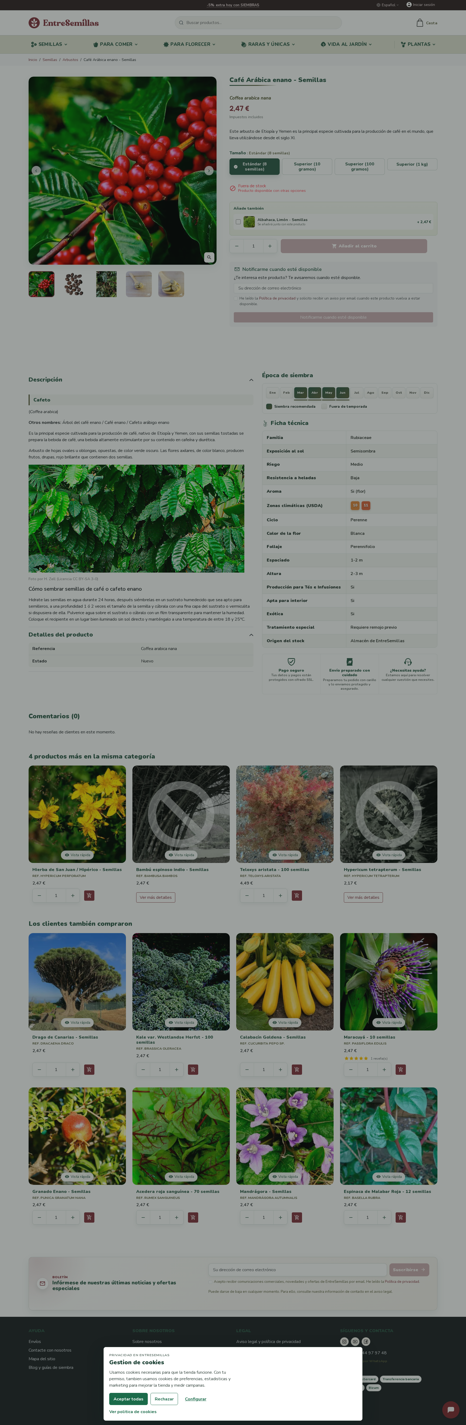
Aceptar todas (128, 1399)
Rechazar (164, 1399)
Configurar (195, 1399)
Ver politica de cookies (133, 1412)
